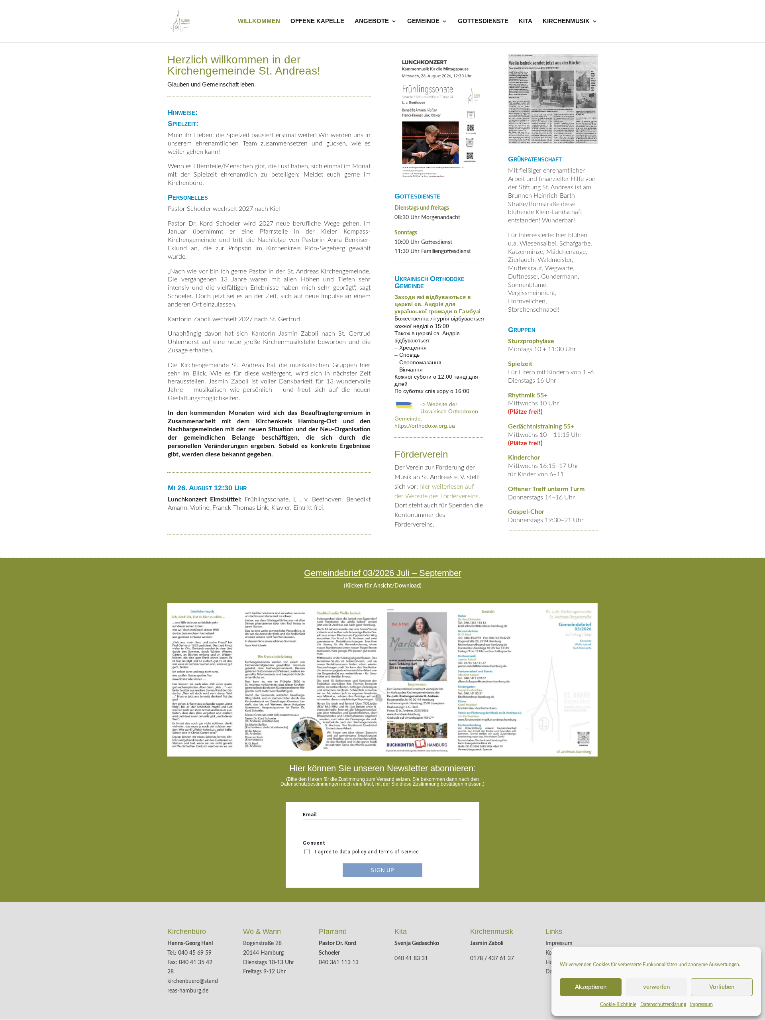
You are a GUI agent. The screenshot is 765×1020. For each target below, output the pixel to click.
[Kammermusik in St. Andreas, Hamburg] (439, 117)
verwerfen (656, 987)
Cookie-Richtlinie (618, 1004)
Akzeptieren (590, 987)
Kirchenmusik (566, 21)
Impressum (701, 1004)
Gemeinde (423, 21)
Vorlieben (721, 987)
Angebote (372, 21)
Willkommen (259, 21)
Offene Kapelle (317, 21)
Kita (525, 21)
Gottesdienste (483, 21)
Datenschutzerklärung (663, 1004)
